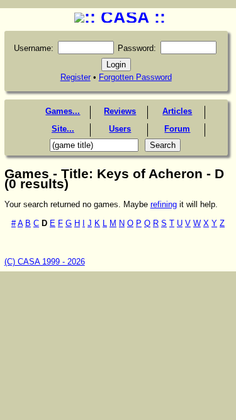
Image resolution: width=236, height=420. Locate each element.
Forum (177, 128)
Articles (177, 111)
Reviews (120, 111)
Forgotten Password (135, 77)
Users (120, 128)
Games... (62, 111)
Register (75, 77)
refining (163, 204)
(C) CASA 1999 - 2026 (44, 261)
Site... (63, 128)
